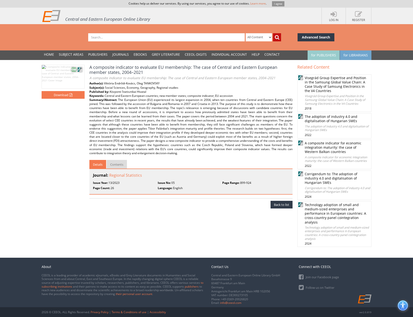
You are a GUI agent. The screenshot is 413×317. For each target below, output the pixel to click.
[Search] (277, 37)
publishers (192, 286)
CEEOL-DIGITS (196, 54)
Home (49, 54)
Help (256, 54)
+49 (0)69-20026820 (234, 299)
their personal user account (134, 294)
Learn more (258, 3)
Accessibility (158, 312)
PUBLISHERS (98, 54)
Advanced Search (316, 37)
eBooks (140, 54)
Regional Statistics (125, 175)
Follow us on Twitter (319, 287)
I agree (278, 3)
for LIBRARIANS (355, 55)
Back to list (281, 204)
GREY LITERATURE (166, 54)
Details (98, 164)
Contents (116, 164)
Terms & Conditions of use (129, 312)
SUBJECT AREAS (71, 54)
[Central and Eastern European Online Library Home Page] (97, 16)
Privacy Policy (100, 312)
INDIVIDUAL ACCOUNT (229, 54)
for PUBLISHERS (323, 55)
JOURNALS (120, 54)
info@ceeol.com (230, 303)
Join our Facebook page (322, 277)
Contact (272, 54)
